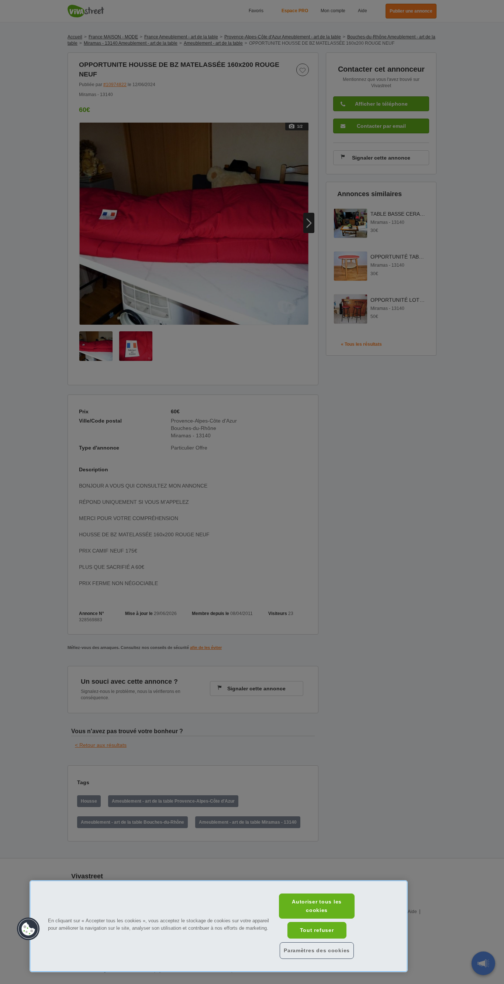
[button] (28, 929)
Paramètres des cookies (317, 950)
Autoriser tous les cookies (317, 906)
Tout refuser (317, 930)
